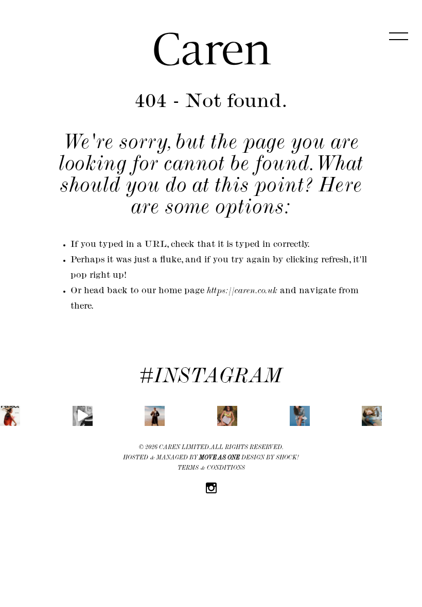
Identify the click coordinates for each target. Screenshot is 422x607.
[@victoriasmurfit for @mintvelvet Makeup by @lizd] (83, 416)
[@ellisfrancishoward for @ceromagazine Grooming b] (155, 416)
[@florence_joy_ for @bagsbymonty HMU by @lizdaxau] (227, 416)
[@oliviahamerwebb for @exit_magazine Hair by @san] (300, 416)
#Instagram (211, 378)
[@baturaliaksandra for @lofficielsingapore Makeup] (372, 416)
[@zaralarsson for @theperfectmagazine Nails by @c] (10, 416)
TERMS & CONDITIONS (211, 469)
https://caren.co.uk (242, 291)
